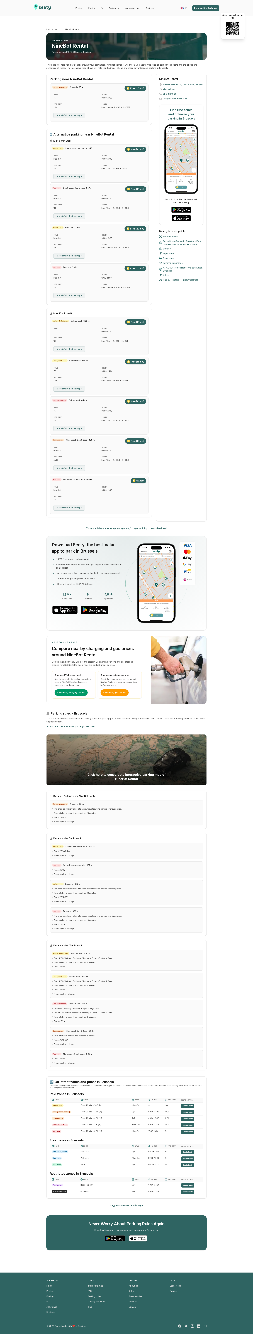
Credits (173, 1291)
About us (133, 1285)
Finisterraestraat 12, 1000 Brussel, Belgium (71, 52)
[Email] (205, 1326)
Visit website (169, 89)
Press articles (135, 1296)
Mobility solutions (96, 1301)
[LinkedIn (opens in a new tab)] (198, 1326)
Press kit (133, 1301)
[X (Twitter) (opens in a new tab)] (186, 1326)
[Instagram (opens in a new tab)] (192, 1326)
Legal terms (175, 1285)
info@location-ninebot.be (175, 99)
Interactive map (95, 1285)
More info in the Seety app (69, 115)
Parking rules (52, 29)
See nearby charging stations (71, 692)
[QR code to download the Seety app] (232, 29)
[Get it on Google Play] (181, 209)
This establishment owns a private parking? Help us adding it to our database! (126, 528)
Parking (50, 1291)
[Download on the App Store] (181, 218)
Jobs (131, 1291)
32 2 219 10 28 (170, 94)
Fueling (49, 1296)
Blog (89, 1307)
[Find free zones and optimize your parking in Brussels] (181, 159)
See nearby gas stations (114, 692)
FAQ (89, 1291)
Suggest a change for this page (126, 1205)
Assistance (51, 1307)
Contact (132, 1307)
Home (49, 1285)
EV (47, 1301)
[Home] (42, 8)
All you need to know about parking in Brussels (70, 726)
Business (50, 1312)
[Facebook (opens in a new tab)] (179, 1326)
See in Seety (188, 1106)
